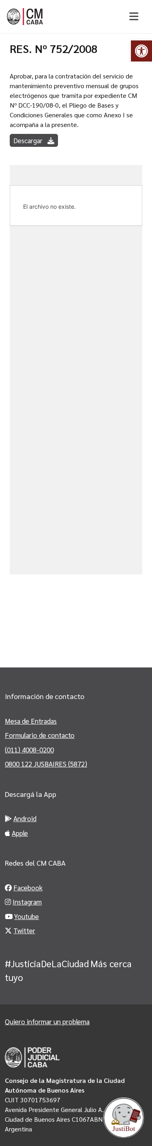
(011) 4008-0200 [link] (29, 749)
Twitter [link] (24, 930)
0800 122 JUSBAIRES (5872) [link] (46, 763)
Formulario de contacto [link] (40, 735)
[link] (141, 50)
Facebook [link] (28, 887)
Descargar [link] (28, 140)
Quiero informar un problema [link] (47, 1021)
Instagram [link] (27, 901)
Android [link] (24, 818)
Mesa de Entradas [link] (31, 720)
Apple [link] (20, 832)
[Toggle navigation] (133, 16)
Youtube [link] (26, 916)
